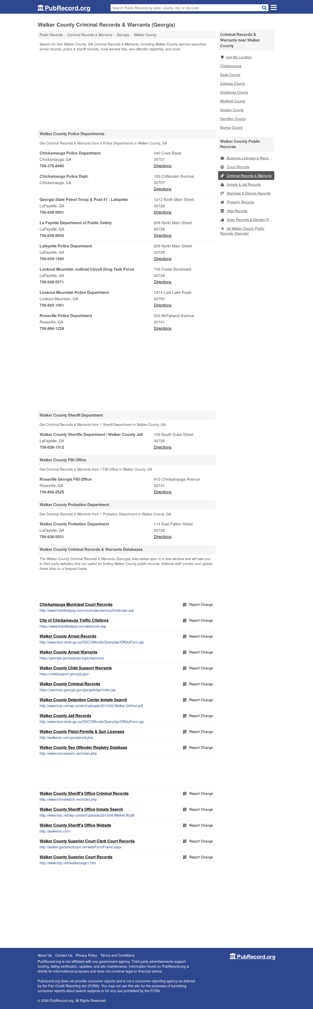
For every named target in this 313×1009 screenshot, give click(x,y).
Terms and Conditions (117, 955)
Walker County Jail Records (65, 715)
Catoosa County (232, 83)
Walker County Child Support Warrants (76, 668)
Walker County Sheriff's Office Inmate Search (81, 809)
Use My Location (239, 57)
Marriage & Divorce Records (248, 193)
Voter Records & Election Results (250, 219)
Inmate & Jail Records (243, 184)
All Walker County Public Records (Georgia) (242, 231)
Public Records (51, 34)
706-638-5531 (52, 536)
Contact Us (63, 955)
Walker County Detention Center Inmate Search (83, 699)
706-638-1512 (52, 447)
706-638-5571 (52, 282)
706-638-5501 (52, 212)
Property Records (240, 202)
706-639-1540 (52, 258)
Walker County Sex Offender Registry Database (83, 747)
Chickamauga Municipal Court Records (76, 604)
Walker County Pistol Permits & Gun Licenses (82, 731)
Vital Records (236, 210)
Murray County (231, 127)
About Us (45, 955)
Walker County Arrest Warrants (68, 652)
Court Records (237, 166)
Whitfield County (232, 101)
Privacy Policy (86, 955)
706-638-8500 (52, 235)
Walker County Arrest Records (68, 636)
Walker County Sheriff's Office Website (75, 825)
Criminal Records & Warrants (249, 175)
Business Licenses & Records (249, 157)
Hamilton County (233, 118)
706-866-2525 (52, 492)
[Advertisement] (127, 90)
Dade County (230, 74)
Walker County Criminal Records (70, 684)
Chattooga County (234, 92)
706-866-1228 (52, 328)
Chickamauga (230, 65)
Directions (162, 165)
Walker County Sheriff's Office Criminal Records (84, 793)
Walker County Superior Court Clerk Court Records (87, 841)
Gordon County (232, 109)
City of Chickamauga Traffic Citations (74, 620)
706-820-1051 (52, 305)
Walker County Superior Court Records (76, 857)
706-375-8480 (52, 165)
